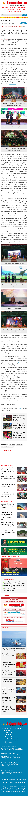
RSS (25, 782)
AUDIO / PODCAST (8, 579)
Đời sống (8, 20)
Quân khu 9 (21, 363)
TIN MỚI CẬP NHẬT (6, 501)
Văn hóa (3, 20)
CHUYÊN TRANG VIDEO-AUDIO (10, 556)
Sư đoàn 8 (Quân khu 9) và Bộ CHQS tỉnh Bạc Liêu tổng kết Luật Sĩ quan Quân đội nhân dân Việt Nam (14, 435)
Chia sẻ (23, 23)
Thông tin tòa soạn (21, 779)
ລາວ (8, 11)
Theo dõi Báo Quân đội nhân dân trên (9, 26)
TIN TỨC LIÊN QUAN (7, 465)
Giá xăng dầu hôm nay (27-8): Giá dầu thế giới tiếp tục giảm (8, 672)
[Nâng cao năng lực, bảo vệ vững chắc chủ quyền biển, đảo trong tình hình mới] (14, 639)
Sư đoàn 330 (19, 444)
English (19, 9)
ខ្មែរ (11, 11)
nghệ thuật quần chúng (7, 446)
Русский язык (18, 11)
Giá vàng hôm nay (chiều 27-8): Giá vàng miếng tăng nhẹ (8, 664)
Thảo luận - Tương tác (7, 782)
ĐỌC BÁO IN (12, 7)
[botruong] (14, 542)
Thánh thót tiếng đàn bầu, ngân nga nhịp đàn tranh (8, 478)
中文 (24, 9)
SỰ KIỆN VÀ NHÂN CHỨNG (9, 9)
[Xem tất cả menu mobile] (25, 15)
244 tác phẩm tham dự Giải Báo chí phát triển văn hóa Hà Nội (7, 494)
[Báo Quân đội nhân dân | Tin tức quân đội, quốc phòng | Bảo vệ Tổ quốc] (14, 3)
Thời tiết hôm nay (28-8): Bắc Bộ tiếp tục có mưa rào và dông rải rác (7, 524)
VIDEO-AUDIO (5, 7)
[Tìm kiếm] (23, 15)
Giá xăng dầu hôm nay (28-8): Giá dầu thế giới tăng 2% (8, 505)
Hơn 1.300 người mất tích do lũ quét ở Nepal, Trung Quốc (8, 532)
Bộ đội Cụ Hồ (12, 84)
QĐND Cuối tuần (21, 7)
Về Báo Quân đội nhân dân (8, 779)
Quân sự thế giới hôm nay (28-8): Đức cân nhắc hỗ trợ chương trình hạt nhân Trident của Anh (8, 516)
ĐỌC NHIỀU (5, 628)
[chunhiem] (14, 551)
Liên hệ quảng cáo (18, 782)
